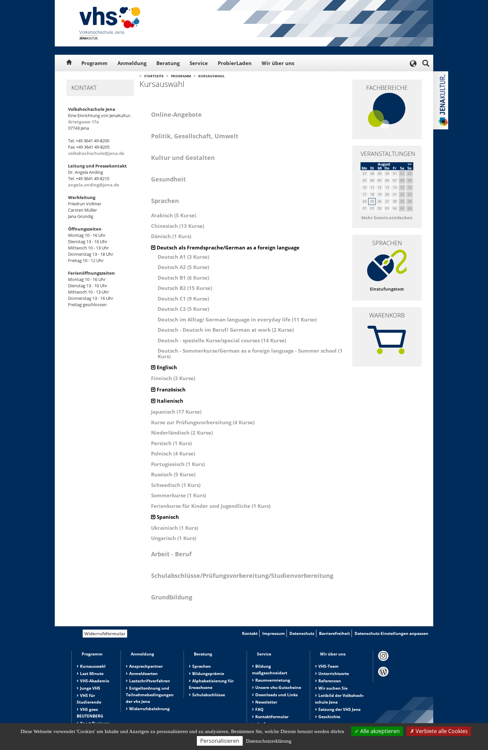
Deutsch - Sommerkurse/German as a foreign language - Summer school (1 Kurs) (250, 353)
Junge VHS (90, 688)
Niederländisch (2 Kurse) (182, 432)
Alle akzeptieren (379, 731)
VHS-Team (328, 666)
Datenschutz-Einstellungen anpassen (391, 633)
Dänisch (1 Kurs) (171, 236)
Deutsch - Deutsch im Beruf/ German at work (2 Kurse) (226, 329)
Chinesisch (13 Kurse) (177, 226)
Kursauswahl (211, 76)
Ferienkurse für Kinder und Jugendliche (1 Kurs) (211, 506)
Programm (94, 63)
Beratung (168, 63)
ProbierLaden (235, 63)
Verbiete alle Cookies (441, 731)
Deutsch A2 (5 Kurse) (183, 267)
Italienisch (169, 400)
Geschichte (329, 716)
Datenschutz (301, 633)
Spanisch (167, 516)
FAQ (259, 709)
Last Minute (92, 673)
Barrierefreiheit (334, 633)
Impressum (273, 633)
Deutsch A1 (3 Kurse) (183, 256)
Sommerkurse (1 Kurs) (178, 495)
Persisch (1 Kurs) (171, 443)
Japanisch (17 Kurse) (176, 411)
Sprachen (201, 666)
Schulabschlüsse (208, 695)
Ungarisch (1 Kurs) (173, 538)
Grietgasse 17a (83, 122)
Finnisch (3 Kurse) (173, 378)
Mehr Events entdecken (387, 218)
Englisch (166, 367)
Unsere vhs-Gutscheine (278, 687)
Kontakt (250, 633)
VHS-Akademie (94, 681)
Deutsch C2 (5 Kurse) (183, 309)
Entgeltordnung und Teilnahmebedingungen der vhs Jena (150, 694)
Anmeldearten (143, 673)
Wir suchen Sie (333, 688)
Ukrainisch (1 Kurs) (174, 527)
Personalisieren (219, 740)
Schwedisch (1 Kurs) (176, 485)
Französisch (170, 389)
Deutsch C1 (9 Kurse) (183, 298)
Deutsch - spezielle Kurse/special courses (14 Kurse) (222, 340)
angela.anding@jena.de (93, 185)
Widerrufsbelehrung (149, 709)
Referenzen (329, 681)
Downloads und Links (276, 695)
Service (199, 63)
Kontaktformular (271, 716)
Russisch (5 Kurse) (173, 474)
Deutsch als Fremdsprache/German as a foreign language (227, 247)
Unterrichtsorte (333, 673)
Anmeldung (132, 63)
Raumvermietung (272, 680)
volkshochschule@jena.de (96, 153)
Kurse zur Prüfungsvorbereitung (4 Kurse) (203, 422)
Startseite (154, 76)
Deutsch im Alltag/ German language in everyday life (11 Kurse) (237, 319)
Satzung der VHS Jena (339, 709)
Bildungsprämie (208, 673)
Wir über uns (278, 63)
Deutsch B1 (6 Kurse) (183, 277)
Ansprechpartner (146, 666)
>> (410, 164)
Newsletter (266, 702)
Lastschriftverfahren (149, 681)
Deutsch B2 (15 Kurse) (185, 288)
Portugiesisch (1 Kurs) (178, 464)
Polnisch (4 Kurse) (173, 453)
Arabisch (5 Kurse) (173, 215)
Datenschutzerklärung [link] (268, 741)
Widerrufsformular (104, 634)
